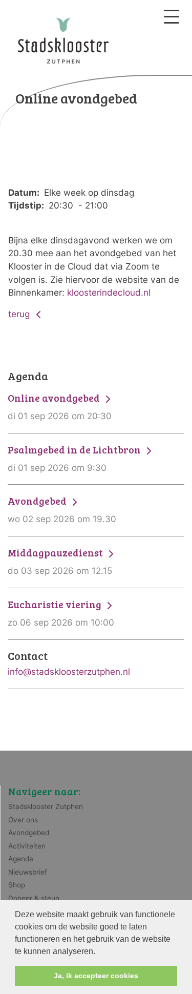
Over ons (23, 820)
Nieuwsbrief (27, 872)
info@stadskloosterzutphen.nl (69, 671)
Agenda (20, 859)
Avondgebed (28, 833)
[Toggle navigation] (171, 16)
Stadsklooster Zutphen (45, 806)
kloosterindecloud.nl (109, 292)
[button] (98, 952)
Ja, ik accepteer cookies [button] (96, 975)
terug (20, 313)
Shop (16, 885)
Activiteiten (27, 846)
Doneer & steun (33, 898)
